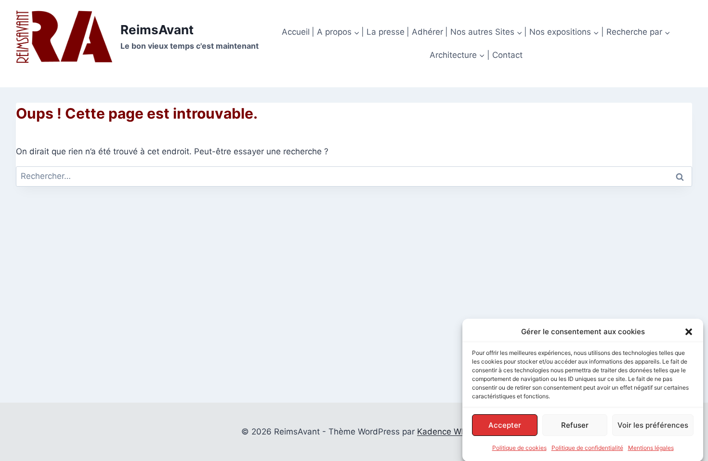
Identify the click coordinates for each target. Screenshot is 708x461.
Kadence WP (442, 431)
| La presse (383, 32)
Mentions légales (651, 447)
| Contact (505, 55)
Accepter (504, 424)
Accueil (296, 32)
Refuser (575, 424)
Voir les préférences (652, 424)
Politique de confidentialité (587, 447)
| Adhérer (424, 32)
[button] (689, 332)
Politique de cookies (519, 447)
